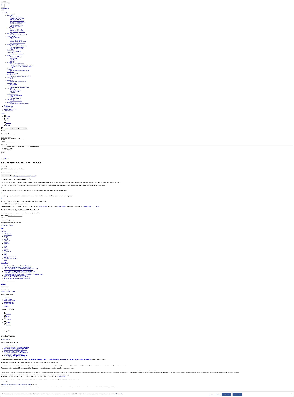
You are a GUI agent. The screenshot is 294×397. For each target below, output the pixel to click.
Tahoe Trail (12, 92)
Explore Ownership (8, 110)
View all (10, 345)
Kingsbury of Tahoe (15, 91)
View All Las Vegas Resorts (16, 29)
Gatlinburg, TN (10, 62)
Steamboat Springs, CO (12, 94)
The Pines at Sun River (15, 98)
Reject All (226, 394)
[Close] (291, 394)
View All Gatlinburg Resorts (17, 63)
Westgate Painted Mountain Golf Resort (19, 70)
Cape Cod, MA (10, 50)
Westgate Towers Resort (16, 23)
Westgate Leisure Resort (16, 26)
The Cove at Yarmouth (15, 51)
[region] (147, 394)
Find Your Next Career (9, 300)
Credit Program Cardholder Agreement (24, 384)
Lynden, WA (10, 67)
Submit (2, 217)
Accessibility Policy (53, 359)
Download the (15, 356)
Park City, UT (10, 80)
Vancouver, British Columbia (17, 48)
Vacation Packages (8, 106)
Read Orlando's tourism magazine (16, 352)
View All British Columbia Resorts (18, 45)
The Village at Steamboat (16, 95)
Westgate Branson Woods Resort (18, 41)
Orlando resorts (61, 206)
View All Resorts (11, 14)
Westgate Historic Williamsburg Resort (19, 103)
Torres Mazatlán (14, 73)
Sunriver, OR (10, 96)
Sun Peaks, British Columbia (17, 47)
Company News (8, 299)
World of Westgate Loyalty (10, 109)
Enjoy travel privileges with (15, 350)
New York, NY (10, 33)
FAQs (5, 304)
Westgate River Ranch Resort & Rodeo (19, 87)
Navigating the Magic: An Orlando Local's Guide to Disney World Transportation (23, 274)
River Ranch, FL (11, 85)
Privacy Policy (41, 359)
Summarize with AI (5, 176)
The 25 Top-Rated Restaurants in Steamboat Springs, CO (17, 265)
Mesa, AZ (9, 69)
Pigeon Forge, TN (11, 83)
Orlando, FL (10, 15)
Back (2, 10)
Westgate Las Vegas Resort (16, 30)
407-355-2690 (96, 206)
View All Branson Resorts (16, 40)
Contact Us (6, 306)
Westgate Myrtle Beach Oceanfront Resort (20, 76)
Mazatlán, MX (10, 72)
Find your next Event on (14, 351)
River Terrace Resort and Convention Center (20, 66)
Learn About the (13, 354)
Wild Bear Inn (13, 84)
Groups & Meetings (8, 107)
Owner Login (6, 128)
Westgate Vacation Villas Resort (17, 22)
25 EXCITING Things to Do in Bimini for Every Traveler (18, 272)
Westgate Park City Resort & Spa (18, 81)
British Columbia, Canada (13, 44)
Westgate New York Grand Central (18, 34)
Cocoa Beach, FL (11, 52)
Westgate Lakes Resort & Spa (17, 18)
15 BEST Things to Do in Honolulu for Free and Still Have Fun (19, 271)
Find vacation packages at (16, 348)
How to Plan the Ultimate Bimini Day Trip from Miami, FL (18, 267)
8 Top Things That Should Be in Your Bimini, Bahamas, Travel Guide (21, 268)
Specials (6, 105)
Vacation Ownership (9, 303)
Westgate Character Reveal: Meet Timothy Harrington (17, 278)
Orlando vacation (43, 206)
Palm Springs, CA (11, 77)
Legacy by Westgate (8, 302)
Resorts (5, 12)
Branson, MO (10, 39)
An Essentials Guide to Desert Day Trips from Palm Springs (18, 270)
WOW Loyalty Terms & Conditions (81, 359)
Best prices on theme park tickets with (16, 347)
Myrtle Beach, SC (11, 74)
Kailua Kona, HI (14, 59)
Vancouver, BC (10, 99)
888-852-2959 (87, 206)
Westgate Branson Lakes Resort (17, 43)
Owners (2, 113)
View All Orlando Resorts (16, 16)
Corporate (6, 297)
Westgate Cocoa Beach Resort (17, 54)
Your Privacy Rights (99, 359)
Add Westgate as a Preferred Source (21, 176)
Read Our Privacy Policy (7, 225)
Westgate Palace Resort (15, 19)
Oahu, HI (12, 61)
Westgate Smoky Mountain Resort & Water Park (21, 65)
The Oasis (12, 79)
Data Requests (64, 359)
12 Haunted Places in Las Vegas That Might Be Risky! (17, 277)
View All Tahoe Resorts (15, 90)
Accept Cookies (237, 394)
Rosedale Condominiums (16, 101)
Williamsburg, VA (11, 102)
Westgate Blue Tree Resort (16, 25)
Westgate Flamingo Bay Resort (17, 32)
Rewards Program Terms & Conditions (9, 384)
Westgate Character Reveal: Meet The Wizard (15, 275)
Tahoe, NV (9, 88)
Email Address (4, 215)
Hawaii (8, 55)
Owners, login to (15, 355)
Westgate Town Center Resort (17, 21)
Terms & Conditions (30, 359)
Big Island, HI (13, 58)
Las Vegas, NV (10, 27)
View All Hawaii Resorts (16, 56)
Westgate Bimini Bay (15, 37)
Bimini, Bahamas (11, 36)
